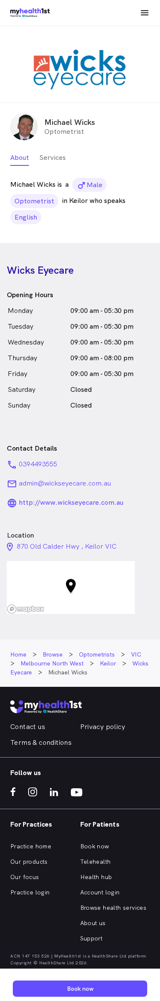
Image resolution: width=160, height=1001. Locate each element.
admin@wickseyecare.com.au (65, 483)
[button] (70, 588)
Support (91, 938)
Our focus (24, 877)
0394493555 (38, 464)
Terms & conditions (41, 742)
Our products (29, 861)
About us (93, 923)
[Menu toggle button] (145, 13)
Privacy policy (102, 726)
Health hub (96, 877)
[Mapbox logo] (25, 609)
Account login (100, 892)
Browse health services (113, 907)
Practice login (30, 892)
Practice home (30, 846)
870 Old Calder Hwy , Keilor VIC (66, 546)
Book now (94, 846)
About (19, 157)
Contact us (27, 726)
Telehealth (95, 861)
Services (52, 157)
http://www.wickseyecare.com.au (71, 502)
